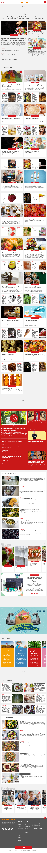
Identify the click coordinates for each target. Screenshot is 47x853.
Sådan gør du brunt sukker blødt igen (9, 59)
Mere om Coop (27, 820)
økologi (4, 444)
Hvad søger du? (20, 820)
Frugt (3, 53)
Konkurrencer (20, 828)
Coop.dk (26, 828)
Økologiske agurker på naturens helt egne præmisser (12, 451)
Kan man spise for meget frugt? (8, 54)
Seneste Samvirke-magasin (20, 839)
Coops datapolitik (35, 850)
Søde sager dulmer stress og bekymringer (10, 50)
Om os (26, 824)
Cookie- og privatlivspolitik (25, 850)
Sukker (3, 48)
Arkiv (19, 835)
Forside (19, 824)
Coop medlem (26, 831)
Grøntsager (5, 450)
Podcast (19, 830)
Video (19, 833)
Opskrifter (20, 826)
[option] (8, 559)
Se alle (42, 543)
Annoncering (27, 826)
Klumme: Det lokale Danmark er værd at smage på (12, 441)
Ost (3, 454)
